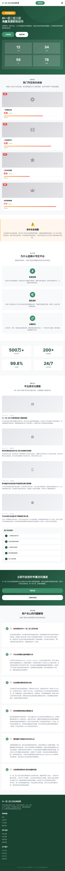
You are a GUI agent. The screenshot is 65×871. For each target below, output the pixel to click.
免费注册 (32, 590)
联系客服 (4, 839)
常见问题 (4, 833)
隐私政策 (4, 842)
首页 (3, 817)
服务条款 (4, 859)
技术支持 (4, 853)
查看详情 (22, 34)
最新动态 (4, 825)
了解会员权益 (32, 597)
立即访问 (40, 3)
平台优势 (4, 822)
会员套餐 (4, 836)
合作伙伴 (4, 856)
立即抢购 (8, 34)
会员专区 (4, 820)
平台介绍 (4, 850)
